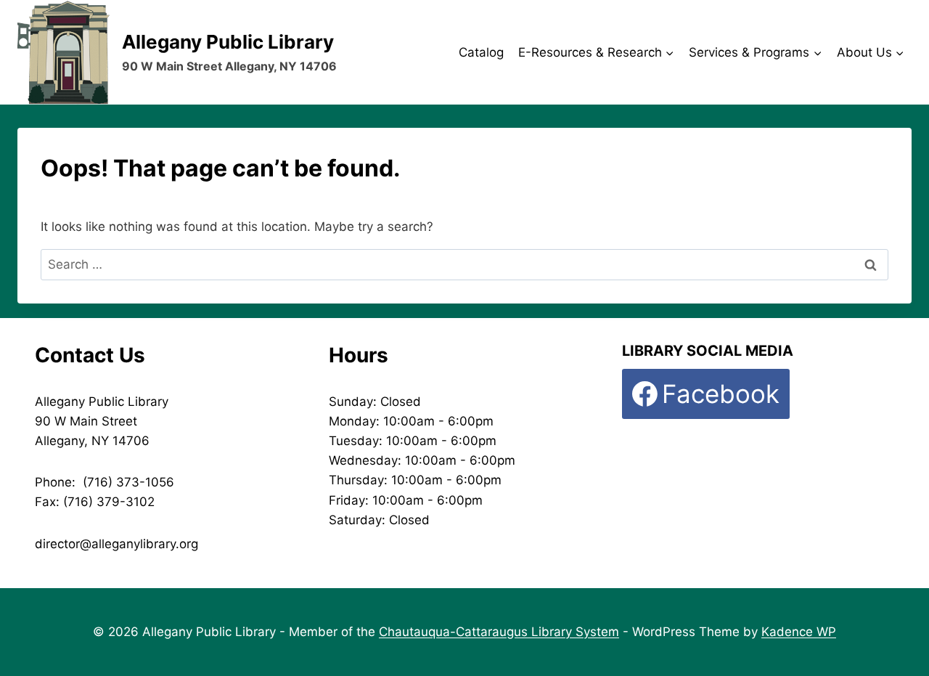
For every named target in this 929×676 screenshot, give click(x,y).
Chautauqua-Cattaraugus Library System (499, 631)
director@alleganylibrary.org (116, 544)
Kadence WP (798, 631)
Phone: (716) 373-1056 (104, 482)
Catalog (481, 52)
